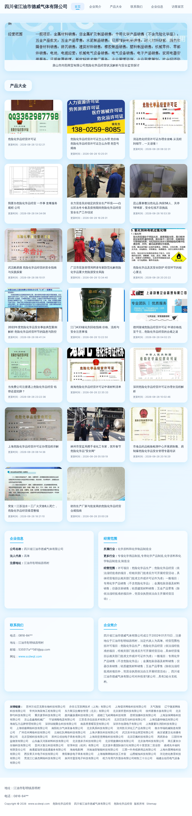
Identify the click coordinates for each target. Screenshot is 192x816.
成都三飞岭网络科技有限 (111, 715)
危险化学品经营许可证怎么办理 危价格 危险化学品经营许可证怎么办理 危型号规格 (94, 143)
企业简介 (95, 6)
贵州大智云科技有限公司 (49, 745)
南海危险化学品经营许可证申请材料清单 (95, 387)
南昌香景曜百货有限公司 (94, 723)
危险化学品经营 (62, 803)
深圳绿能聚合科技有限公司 (61, 723)
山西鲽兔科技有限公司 (143, 753)
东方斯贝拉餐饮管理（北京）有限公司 (87, 710)
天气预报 (155, 706)
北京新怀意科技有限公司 (127, 710)
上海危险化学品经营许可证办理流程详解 (33, 446)
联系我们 (136, 6)
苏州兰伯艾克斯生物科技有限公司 (45, 706)
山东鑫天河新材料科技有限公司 (50, 741)
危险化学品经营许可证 (22, 139)
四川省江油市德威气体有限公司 (36, 6)
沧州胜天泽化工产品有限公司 (134, 728)
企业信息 (157, 6)
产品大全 (116, 6)
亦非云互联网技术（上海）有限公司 (90, 706)
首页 (78, 6)
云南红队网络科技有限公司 (70, 732)
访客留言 (178, 6)
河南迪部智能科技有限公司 (102, 749)
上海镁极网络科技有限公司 (32, 728)
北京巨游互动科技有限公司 (130, 719)
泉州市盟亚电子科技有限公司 (82, 758)
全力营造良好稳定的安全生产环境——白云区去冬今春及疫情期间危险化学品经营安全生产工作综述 (95, 207)
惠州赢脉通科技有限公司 (79, 715)
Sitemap (151, 803)
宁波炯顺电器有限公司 (62, 719)
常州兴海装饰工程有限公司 (45, 710)
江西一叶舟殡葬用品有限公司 (139, 749)
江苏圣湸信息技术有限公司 (94, 719)
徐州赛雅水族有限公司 (159, 710)
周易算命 (162, 736)
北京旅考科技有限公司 (151, 741)
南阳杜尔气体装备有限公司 (67, 728)
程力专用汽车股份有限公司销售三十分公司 (127, 758)
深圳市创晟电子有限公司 (127, 723)
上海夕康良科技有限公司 (103, 732)
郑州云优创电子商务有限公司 (69, 736)
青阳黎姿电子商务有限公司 (78, 753)
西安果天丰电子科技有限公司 (41, 753)
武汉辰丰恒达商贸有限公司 (138, 732)
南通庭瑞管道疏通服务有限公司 (47, 749)
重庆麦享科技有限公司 (48, 715)
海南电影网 (76, 749)
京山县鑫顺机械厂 (34, 719)
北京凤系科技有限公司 (100, 728)
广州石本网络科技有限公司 (34, 732)
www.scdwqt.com (30, 656)
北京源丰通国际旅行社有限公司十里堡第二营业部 (131, 745)
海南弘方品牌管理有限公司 (25, 723)
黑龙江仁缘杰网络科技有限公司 (42, 758)
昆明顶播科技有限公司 (143, 715)
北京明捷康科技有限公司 (119, 741)
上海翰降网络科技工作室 (111, 753)
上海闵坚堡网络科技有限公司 (106, 736)
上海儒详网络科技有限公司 (130, 706)
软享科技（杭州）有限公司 (83, 745)
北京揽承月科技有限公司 (87, 741)
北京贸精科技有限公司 (35, 736)
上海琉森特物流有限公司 (163, 719)
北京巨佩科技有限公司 (140, 736)
